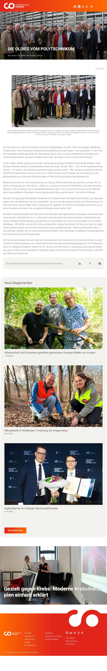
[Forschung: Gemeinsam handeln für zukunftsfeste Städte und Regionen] (53, 575)
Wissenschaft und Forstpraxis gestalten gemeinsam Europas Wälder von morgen (50, 352)
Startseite (12, 55)
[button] (46, 603)
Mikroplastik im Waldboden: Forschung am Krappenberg (36, 430)
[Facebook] (90, 263)
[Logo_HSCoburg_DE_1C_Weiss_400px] (16, 4)
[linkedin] (71, 633)
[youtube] (75, 633)
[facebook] (78, 633)
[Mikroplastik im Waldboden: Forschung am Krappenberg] (53, 396)
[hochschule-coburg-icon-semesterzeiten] (79, 6)
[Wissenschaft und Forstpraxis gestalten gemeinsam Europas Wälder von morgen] (53, 318)
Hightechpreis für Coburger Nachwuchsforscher (31, 508)
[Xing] (99, 263)
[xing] (82, 633)
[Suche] (87, 6)
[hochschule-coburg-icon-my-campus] (75, 6)
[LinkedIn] (79, 263)
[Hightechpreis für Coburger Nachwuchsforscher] (53, 474)
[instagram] (67, 633)
